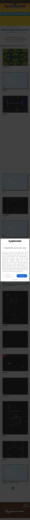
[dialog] (15, 260)
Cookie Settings (12, 271)
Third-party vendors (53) (16, 261)
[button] (15, 280)
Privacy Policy (19, 271)
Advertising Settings (8, 270)
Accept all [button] (22, 275)
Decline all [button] (8, 275)
